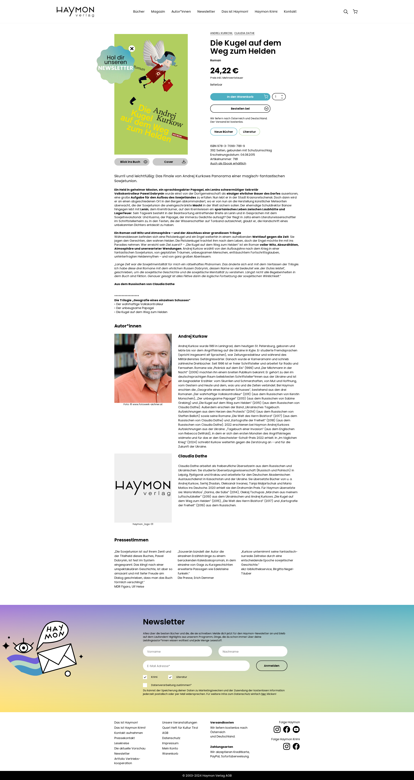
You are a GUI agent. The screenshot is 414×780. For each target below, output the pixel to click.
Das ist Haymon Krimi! (130, 728)
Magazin (158, 11)
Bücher (139, 11)
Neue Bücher (223, 132)
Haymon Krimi (266, 11)
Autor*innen (181, 11)
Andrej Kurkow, (221, 33)
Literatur (249, 132)
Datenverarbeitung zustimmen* (171, 685)
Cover (168, 162)
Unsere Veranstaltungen (179, 722)
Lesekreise (121, 743)
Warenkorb (170, 754)
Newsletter (206, 11)
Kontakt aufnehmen (128, 733)
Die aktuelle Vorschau (129, 748)
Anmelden (271, 666)
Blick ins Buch (130, 162)
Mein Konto (170, 748)
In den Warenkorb (240, 97)
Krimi (154, 677)
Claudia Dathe (244, 33)
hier (263, 694)
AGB (165, 733)
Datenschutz (171, 738)
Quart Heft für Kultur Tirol (180, 728)
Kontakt (290, 11)
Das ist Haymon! (235, 11)
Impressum (170, 743)
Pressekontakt (124, 738)
